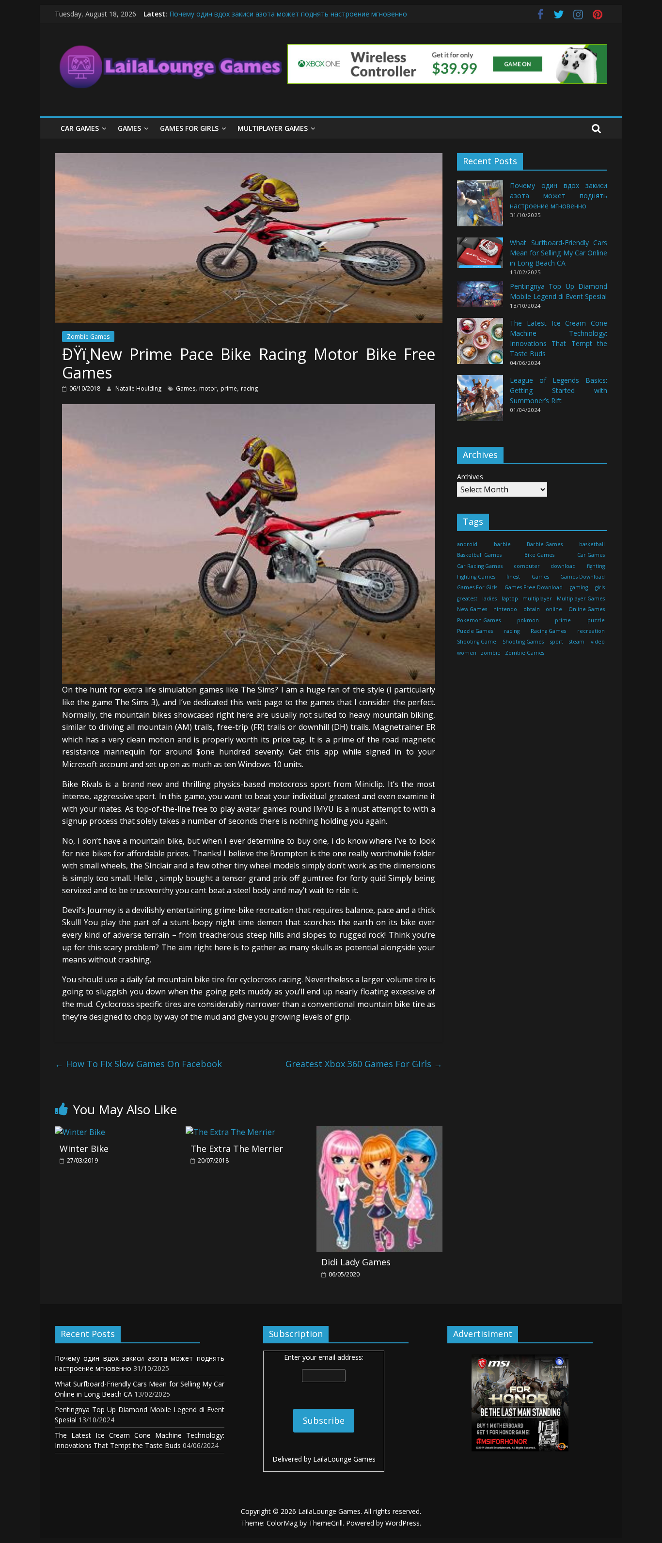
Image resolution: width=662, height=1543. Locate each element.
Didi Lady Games (356, 1262)
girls (600, 587)
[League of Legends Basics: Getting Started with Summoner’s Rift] (480, 402)
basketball (592, 544)
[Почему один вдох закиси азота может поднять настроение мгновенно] (480, 207)
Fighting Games (476, 576)
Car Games (80, 128)
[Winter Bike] (80, 1132)
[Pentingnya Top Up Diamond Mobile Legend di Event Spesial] (480, 298)
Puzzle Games (475, 631)
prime (229, 388)
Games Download (582, 576)
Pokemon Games (479, 619)
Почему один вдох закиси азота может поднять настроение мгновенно (288, 13)
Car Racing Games (480, 565)
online (554, 609)
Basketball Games (479, 554)
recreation (591, 631)
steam (576, 641)
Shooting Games (523, 641)
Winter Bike (84, 1148)
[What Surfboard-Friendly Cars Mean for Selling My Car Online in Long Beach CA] (480, 257)
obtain (531, 609)
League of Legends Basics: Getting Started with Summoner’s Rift (558, 390)
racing (249, 388)
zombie (491, 652)
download (563, 565)
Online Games (586, 609)
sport (556, 641)
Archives (470, 476)
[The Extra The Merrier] (230, 1132)
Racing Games (548, 631)
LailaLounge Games (344, 1459)
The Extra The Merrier (236, 1148)
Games (129, 128)
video (598, 641)
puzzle (596, 619)
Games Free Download (533, 587)
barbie (502, 544)
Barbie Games (545, 544)
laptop (510, 598)
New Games (472, 609)
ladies (489, 598)
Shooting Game (476, 641)
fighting (596, 565)
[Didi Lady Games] (379, 1132)
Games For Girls (189, 128)
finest (513, 576)
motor (208, 388)
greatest (467, 598)
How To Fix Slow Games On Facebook (138, 1064)
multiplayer (537, 598)
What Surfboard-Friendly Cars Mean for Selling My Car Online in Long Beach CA (558, 253)
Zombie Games (88, 336)
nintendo (505, 609)
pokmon (528, 619)
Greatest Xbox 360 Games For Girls (363, 1064)
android (467, 544)
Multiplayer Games (272, 128)
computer (527, 565)
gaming (579, 587)
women (466, 652)
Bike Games (539, 554)
